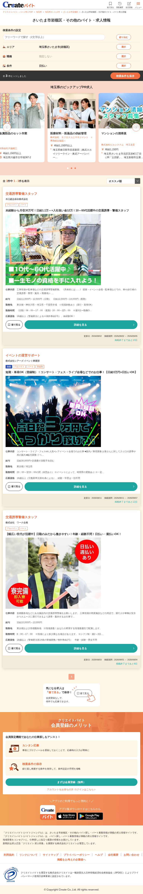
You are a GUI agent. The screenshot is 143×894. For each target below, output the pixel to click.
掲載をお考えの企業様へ (71, 859)
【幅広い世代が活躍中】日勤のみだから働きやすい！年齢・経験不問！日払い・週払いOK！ (64, 534)
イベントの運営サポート (23, 355)
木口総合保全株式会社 (17, 199)
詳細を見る (80, 324)
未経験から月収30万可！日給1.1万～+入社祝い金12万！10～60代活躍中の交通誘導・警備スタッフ (67, 210)
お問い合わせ (131, 854)
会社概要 (113, 854)
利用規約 (9, 854)
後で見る (15, 324)
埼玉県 (39, 12)
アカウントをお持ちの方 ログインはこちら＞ (71, 789)
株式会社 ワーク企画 (17, 522)
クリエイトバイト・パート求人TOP (18, 12)
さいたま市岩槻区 (70, 12)
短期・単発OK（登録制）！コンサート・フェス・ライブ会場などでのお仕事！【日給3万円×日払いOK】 (71, 372)
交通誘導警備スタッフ (21, 193)
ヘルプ (99, 854)
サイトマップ (50, 854)
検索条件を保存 (125, 75)
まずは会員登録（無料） (71, 782)
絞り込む (123, 37)
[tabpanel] (71, 127)
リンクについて (28, 854)
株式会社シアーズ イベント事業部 (23, 361)
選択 (123, 47)
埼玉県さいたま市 (52, 12)
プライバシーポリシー (77, 854)
